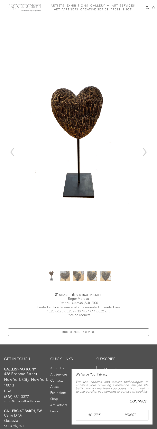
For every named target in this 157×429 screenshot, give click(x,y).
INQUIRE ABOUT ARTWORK (78, 332)
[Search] (147, 7)
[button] (100, 6)
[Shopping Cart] (153, 7)
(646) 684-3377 (16, 397)
